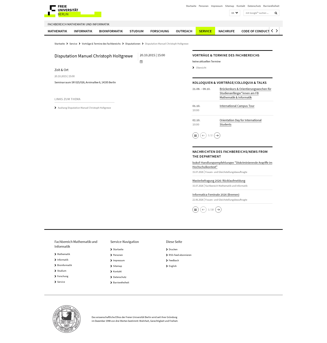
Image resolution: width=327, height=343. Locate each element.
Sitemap (229, 5)
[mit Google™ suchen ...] (276, 13)
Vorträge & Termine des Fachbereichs (101, 43)
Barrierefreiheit (271, 5)
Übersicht (201, 67)
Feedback (174, 260)
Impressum (217, 5)
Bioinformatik (111, 31)
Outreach (184, 31)
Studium (137, 31)
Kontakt (241, 5)
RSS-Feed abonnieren (180, 254)
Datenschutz (254, 5)
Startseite (191, 5)
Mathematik (57, 31)
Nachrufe (227, 31)
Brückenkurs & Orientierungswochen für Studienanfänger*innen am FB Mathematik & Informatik (245, 93)
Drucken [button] (173, 249)
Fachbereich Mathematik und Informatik (78, 24)
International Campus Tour (237, 106)
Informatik (83, 31)
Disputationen (132, 43)
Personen (203, 5)
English (173, 266)
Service (205, 31)
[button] (234, 13)
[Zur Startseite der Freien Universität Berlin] (72, 10)
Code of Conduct (256, 31)
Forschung (159, 31)
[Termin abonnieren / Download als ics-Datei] (160, 61)
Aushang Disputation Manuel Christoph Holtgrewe (84, 107)
